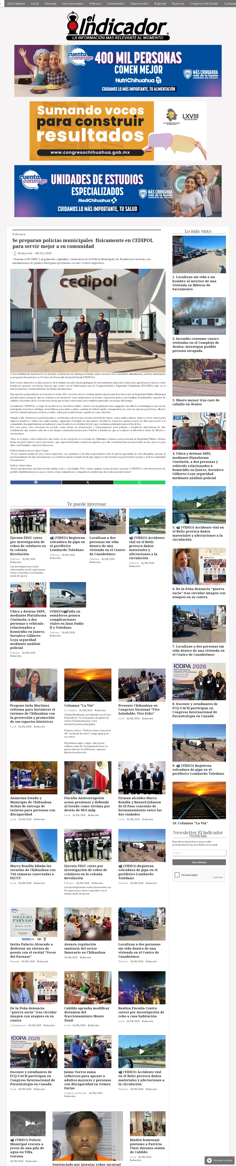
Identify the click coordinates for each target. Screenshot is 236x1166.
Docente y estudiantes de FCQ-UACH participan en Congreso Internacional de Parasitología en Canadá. (32, 1078)
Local (34, 3)
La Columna (70, 710)
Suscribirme (199, 862)
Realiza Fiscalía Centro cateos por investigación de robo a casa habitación (141, 1012)
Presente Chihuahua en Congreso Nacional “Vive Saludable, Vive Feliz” (139, 709)
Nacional (50, 3)
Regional (160, 3)
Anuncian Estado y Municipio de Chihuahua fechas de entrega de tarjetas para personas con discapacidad (32, 806)
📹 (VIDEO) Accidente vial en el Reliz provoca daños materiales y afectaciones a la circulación (147, 547)
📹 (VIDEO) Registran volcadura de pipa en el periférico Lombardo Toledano (67, 543)
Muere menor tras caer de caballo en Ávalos (196, 402)
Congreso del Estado (204, 3)
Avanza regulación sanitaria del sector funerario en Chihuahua (84, 948)
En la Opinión (16, 3)
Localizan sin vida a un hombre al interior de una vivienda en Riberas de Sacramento (194, 283)
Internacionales (72, 3)
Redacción (25, 253)
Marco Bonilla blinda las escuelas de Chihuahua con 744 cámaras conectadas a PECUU (33, 872)
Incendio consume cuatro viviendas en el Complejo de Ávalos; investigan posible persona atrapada (195, 344)
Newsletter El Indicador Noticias (198, 834)
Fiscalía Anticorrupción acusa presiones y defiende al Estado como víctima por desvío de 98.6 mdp (87, 804)
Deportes (178, 3)
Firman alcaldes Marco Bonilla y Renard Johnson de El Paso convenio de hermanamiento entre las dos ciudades (140, 806)
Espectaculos (139, 3)
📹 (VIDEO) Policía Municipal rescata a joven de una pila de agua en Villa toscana (27, 1148)
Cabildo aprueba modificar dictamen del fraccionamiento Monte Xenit (86, 1014)
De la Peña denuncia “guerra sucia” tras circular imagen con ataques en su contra (33, 1014)
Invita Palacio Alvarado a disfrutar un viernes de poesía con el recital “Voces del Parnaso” (33, 950)
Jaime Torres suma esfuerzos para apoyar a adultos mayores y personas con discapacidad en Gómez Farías (87, 1080)
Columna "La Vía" (79, 705)
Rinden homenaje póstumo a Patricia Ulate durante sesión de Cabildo (147, 1146)
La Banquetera (18, 1025)
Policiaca (95, 3)
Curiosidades (116, 3)
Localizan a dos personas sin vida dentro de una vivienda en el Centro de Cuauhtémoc (107, 545)
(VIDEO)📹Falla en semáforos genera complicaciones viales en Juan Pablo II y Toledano (67, 619)
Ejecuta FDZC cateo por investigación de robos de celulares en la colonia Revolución (28, 545)
